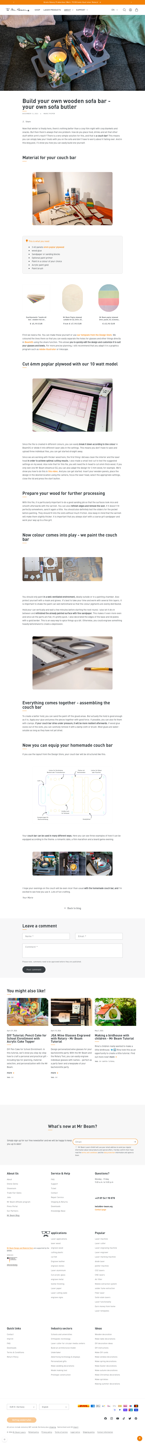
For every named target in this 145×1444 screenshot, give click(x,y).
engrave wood (57, 1247)
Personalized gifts (59, 1361)
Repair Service (57, 1197)
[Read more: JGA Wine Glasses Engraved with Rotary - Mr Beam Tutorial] (71, 1012)
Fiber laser (100, 1292)
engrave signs (57, 1297)
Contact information (105, 1432)
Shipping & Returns (59, 1201)
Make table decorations (105, 1339)
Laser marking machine (105, 1257)
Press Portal (12, 1206)
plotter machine (102, 1265)
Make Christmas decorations (107, 1374)
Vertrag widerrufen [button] (21, 1418)
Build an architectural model (63, 1347)
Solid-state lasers (102, 1297)
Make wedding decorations (62, 1365)
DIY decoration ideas (104, 1343)
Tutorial (111, 1061)
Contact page (100, 1209)
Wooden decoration (103, 1334)
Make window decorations (106, 1356)
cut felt (54, 1257)
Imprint (10, 1339)
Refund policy (33, 1432)
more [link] (9, 1072)
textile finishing (57, 1283)
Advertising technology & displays (65, 1356)
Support (54, 1183)
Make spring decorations (105, 1361)
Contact (54, 1192)
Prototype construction (61, 1374)
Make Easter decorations (106, 1365)
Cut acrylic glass (58, 1274)
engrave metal (57, 1279)
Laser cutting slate (59, 1292)
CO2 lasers (99, 1270)
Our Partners (12, 1210)
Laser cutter (100, 1243)
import (75, 1427)
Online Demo (12, 1183)
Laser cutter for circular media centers (68, 1343)
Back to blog (74, 908)
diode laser (100, 1261)
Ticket (53, 1188)
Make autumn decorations (106, 1370)
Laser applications (59, 1238)
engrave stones (57, 1265)
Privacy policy (47, 1432)
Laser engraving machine (106, 1247)
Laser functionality (103, 1301)
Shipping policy (89, 1432)
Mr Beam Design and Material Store (20, 1248)
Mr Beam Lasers (19, 1432)
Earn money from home (105, 1306)
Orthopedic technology (60, 1339)
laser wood (56, 1243)
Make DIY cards (101, 1352)
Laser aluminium (58, 1270)
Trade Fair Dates (14, 1192)
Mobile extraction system (106, 1283)
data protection (109, 1152)
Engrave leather (58, 1261)
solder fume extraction (105, 1288)
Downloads (55, 1206)
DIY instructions (101, 1347)
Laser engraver (101, 1252)
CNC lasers (100, 1274)
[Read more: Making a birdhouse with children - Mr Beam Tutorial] (115, 1012)
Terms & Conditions (15, 1352)
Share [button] (28, 121)
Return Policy (12, 1356)
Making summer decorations (107, 1383)
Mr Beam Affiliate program (18, 1201)
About (9, 1179)
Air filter (98, 1279)
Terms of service (61, 1432)
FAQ (52, 1179)
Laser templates (102, 1310)
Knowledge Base (58, 1210)
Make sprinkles (101, 1379)
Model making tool (59, 1370)
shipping (52, 1427)
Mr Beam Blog (13, 1215)
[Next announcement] (131, 2)
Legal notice (75, 1432)
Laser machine (101, 1238)
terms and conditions (89, 1152)
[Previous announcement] (13, 2)
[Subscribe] (135, 1142)
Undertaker (56, 1352)
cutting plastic (57, 1252)
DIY (12, 1077)
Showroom (11, 1188)
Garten (105, 1061)
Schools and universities (61, 1334)
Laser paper (56, 1288)
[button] (69, 10)
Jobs (9, 1197)
